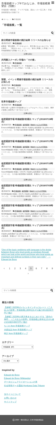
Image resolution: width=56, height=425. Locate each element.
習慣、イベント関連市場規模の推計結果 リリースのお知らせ (27, 80)
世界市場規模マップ (11, 101)
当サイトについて (12, 394)
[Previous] (4, 268)
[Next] (28, 273)
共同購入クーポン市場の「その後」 (19, 60)
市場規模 (18, 43)
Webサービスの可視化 (38, 125)
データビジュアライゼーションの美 (20, 382)
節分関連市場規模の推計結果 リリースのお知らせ (26, 40)
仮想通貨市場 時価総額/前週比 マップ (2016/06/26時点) (27, 206)
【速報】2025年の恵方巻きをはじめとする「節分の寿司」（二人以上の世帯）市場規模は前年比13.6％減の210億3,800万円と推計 (29, 319)
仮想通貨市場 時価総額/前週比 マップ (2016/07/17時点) (27, 142)
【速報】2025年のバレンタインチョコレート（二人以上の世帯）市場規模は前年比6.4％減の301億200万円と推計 (29, 310)
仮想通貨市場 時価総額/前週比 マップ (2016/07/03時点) (27, 186)
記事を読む (28, 54)
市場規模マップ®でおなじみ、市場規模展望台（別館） (25, 4)
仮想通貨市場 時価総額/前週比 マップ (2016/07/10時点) (27, 164)
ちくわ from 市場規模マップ (17, 326)
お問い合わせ (10, 398)
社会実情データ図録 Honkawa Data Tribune (24, 386)
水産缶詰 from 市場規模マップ (18, 330)
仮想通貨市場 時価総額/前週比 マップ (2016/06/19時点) (27, 226)
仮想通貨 (26, 125)
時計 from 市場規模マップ (16, 333)
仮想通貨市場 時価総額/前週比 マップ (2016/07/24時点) (27, 120)
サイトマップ (10, 402)
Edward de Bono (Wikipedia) (17, 378)
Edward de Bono (12, 375)
